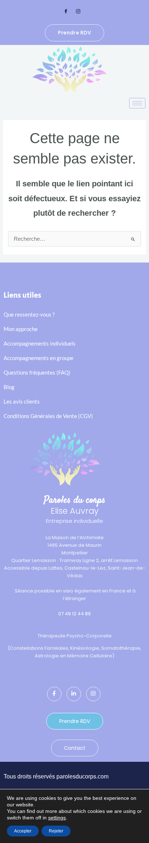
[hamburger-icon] (137, 103)
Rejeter (56, 831)
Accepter (22, 831)
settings (57, 818)
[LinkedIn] (74, 694)
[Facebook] (65, 11)
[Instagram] (78, 11)
